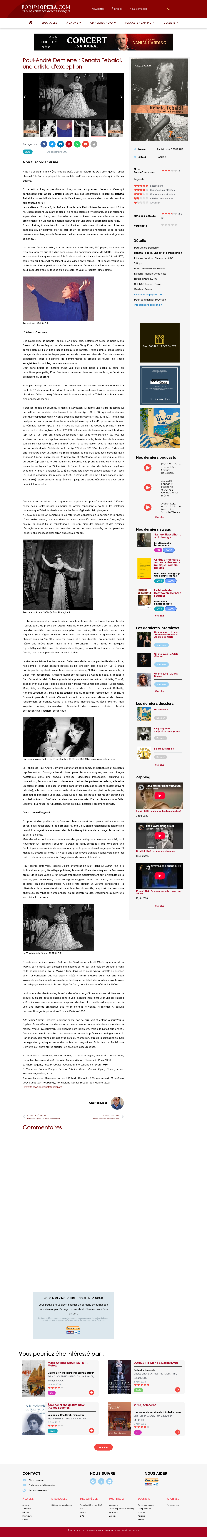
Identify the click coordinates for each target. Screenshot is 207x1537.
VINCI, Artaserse (145, 1405)
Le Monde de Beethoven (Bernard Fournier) (167, 593)
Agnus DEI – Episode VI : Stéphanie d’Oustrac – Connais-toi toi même (169, 488)
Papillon (161, 156)
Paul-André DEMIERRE (170, 149)
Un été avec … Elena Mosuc (166, 674)
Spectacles (49, 22)
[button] (74, 22)
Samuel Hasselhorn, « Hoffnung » (167, 536)
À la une (72, 22)
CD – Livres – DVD (101, 22)
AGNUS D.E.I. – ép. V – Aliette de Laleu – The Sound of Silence (171, 508)
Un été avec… (162, 709)
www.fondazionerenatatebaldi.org (43, 1086)
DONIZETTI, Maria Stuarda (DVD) (156, 1362)
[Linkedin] (109, 1481)
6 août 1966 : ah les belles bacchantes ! (158, 811)
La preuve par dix (164, 748)
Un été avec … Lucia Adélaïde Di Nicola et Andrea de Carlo (166, 634)
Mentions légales (85, 1530)
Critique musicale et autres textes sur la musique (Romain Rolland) (167, 563)
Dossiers (169, 22)
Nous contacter (138, 8)
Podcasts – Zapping (138, 22)
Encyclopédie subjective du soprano (167, 730)
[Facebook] (93, 1481)
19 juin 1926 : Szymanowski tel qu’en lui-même (158, 892)
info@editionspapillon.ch (148, 304)
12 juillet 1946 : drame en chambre (155, 851)
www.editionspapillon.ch (148, 294)
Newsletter (98, 8)
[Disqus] (73, 1171)
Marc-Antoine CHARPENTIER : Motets (68, 1364)
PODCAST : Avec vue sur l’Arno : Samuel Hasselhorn (171, 468)
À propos (117, 8)
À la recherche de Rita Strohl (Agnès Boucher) (67, 1406)
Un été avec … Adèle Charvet (166, 655)
